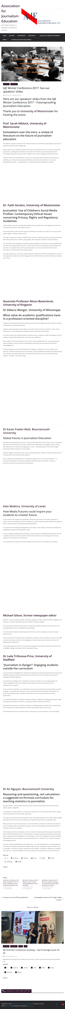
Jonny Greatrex (17, 95)
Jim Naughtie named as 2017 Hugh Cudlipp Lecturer (48, 898)
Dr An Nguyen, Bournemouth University (28, 789)
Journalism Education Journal (21, 39)
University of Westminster (37, 111)
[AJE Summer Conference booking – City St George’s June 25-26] (32, 927)
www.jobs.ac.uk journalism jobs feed (19, 991)
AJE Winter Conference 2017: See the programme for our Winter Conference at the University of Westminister (11, 882)
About (5, 39)
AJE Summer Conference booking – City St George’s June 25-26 (31, 951)
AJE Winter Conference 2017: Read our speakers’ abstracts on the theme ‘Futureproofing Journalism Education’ (50, 882)
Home (4, 35)
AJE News (12, 35)
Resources (31, 35)
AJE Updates (6, 84)
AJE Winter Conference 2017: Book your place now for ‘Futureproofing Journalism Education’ (31, 882)
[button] (36, 35)
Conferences (21, 35)
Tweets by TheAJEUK (32, 907)
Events (20, 946)
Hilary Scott (14, 956)
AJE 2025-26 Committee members (50, 35)
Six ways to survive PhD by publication (15, 897)
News (25, 946)
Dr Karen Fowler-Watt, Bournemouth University (26, 431)
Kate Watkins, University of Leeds (24, 506)
